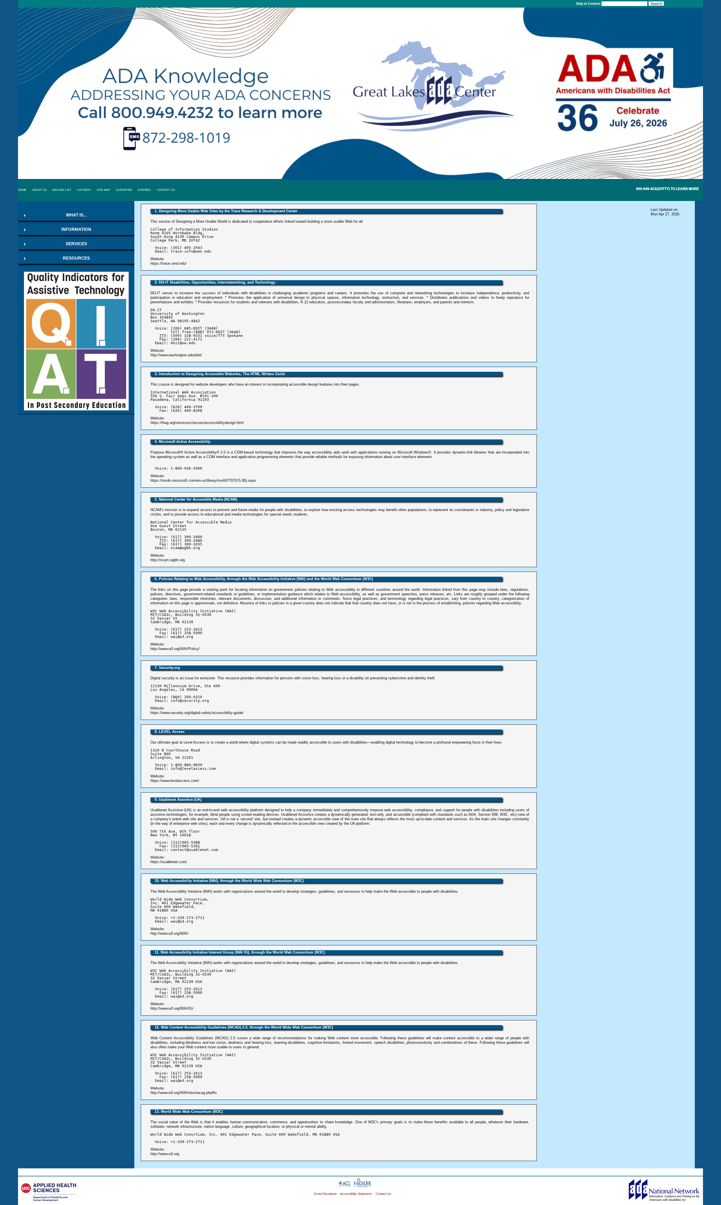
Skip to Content (588, 3)
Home (22, 189)
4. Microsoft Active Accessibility (182, 441)
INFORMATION (76, 229)
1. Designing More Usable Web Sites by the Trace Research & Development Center (226, 211)
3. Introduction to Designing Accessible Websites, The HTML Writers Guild (220, 374)
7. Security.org (167, 667)
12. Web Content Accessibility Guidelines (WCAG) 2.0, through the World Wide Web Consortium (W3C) (244, 1027)
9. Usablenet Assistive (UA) (178, 799)
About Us (39, 189)
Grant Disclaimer (325, 1193)
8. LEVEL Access (169, 731)
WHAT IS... (76, 215)
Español (144, 189)
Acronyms (124, 189)
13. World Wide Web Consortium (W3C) (189, 1111)
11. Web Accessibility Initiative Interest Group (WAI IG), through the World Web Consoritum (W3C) (240, 952)
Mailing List (61, 189)
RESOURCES (76, 258)
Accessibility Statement (356, 1193)
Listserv (84, 189)
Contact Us (166, 189)
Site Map (103, 189)
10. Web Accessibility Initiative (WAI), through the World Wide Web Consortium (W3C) (229, 881)
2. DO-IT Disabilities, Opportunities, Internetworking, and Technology (215, 282)
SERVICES (76, 244)
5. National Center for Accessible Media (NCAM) (196, 499)
